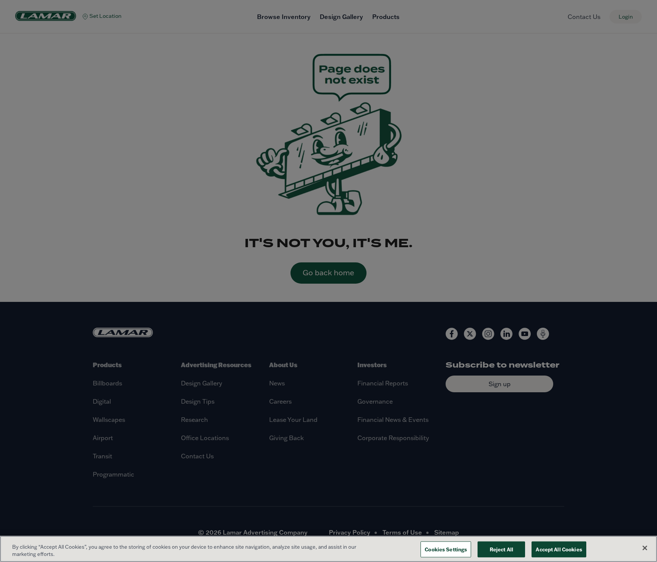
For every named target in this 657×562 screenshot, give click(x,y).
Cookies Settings (446, 549)
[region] (328, 549)
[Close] (644, 548)
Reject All (501, 549)
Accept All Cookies (559, 549)
